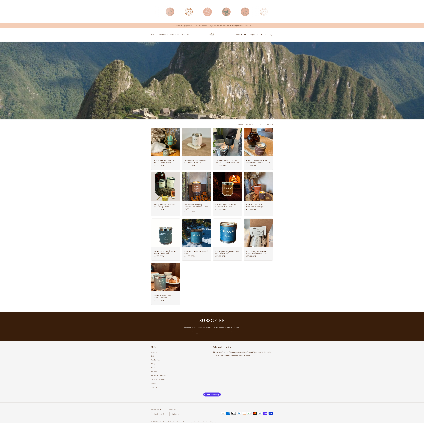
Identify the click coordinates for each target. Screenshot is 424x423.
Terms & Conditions (158, 379)
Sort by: (240, 124)
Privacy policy (192, 421)
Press (153, 368)
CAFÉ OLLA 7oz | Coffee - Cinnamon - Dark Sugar (255, 206)
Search (153, 383)
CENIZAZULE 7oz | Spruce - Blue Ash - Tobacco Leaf (227, 252)
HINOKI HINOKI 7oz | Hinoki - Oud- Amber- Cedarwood (165, 161)
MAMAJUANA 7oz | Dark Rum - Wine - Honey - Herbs (165, 206)
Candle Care (155, 360)
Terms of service (203, 421)
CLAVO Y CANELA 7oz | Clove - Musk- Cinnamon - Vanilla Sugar (258, 161)
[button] (163, 34)
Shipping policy (215, 421)
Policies (154, 372)
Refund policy (181, 421)
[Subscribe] (229, 333)
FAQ (152, 356)
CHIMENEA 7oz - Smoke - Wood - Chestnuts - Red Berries (227, 206)
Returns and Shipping (158, 375)
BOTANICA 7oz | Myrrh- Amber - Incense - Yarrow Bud (165, 252)
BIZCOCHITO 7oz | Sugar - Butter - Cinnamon (163, 296)
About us (154, 352)
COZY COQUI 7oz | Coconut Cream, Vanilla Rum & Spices (256, 252)
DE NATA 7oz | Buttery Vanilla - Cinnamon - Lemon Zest (196, 161)
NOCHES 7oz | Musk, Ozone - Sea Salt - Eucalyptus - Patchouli (227, 161)
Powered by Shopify (169, 422)
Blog (152, 364)
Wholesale (154, 387)
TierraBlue (159, 422)
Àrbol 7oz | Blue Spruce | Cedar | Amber (196, 252)
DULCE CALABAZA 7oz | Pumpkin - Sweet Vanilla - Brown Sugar (196, 207)
